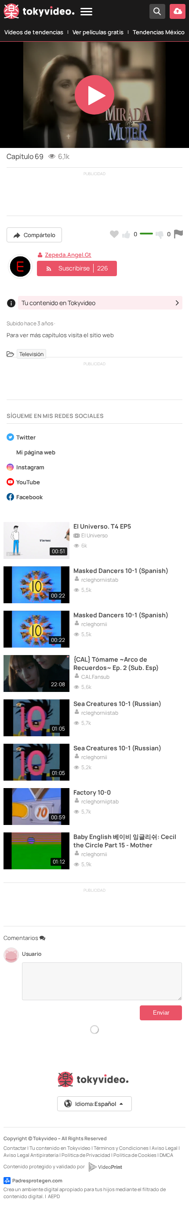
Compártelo (38, 235)
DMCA (166, 1155)
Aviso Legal (165, 1148)
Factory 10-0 (92, 792)
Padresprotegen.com (37, 1180)
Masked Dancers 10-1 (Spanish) (120, 570)
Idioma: (95, 1104)
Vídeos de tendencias (33, 32)
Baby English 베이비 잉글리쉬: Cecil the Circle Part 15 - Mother (124, 840)
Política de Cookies (134, 1155)
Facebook (29, 497)
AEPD (54, 1196)
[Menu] (86, 12)
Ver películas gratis (98, 32)
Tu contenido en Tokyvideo (60, 1148)
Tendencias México (159, 32)
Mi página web (35, 453)
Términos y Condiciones (121, 1148)
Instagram (30, 468)
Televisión (31, 354)
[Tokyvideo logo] (39, 13)
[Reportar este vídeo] (178, 234)
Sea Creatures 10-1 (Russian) (117, 703)
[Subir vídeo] (177, 11)
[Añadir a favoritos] (114, 234)
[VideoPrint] (105, 1167)
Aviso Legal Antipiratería (31, 1155)
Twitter (26, 438)
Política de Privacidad (86, 1155)
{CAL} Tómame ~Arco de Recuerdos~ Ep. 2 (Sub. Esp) (116, 663)
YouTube (28, 482)
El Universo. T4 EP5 (102, 526)
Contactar (15, 1148)
